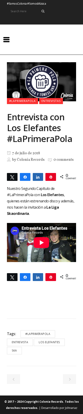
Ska (14, 350)
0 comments (63, 159)
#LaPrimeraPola (37, 334)
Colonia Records (30, 159)
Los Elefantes (49, 342)
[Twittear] (12, 176)
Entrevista (20, 342)
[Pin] (51, 176)
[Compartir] (25, 176)
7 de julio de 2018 (26, 153)
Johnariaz (71, 408)
